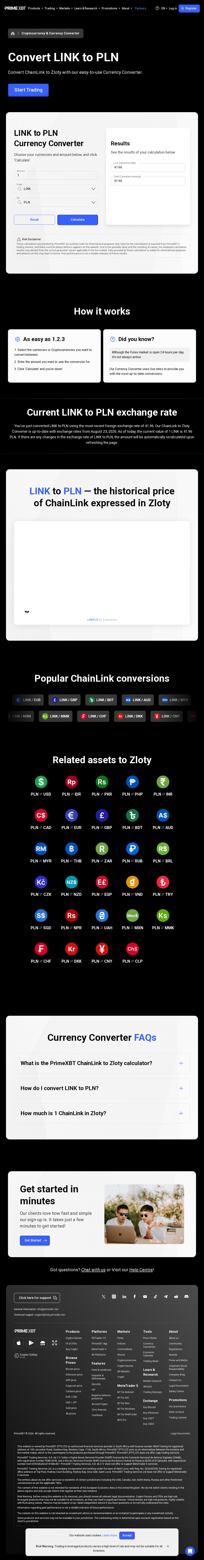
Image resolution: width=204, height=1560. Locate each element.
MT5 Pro (121, 1420)
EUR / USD (71, 1397)
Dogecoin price (74, 1385)
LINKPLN (92, 619)
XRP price (71, 1380)
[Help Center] (157, 8)
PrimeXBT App (99, 1343)
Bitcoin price (72, 1369)
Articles (147, 1386)
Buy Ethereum (151, 1412)
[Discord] (186, 1296)
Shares (121, 1354)
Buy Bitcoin (149, 1407)
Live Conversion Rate (125, 163)
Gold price (71, 1408)
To (18, 198)
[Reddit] (176, 1296)
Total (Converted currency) (127, 176)
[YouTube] (145, 1296)
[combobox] (57, 189)
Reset (34, 220)
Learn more (109, 1535)
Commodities (124, 1349)
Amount (21, 171)
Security (96, 1384)
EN (163, 8)
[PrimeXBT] (15, 8)
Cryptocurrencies (126, 1360)
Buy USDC (148, 1424)
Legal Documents (178, 1385)
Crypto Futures (74, 1338)
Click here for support (35, 1298)
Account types (100, 1404)
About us (174, 1338)
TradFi (120, 1377)
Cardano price (73, 1391)
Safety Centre (176, 1391)
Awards (173, 1354)
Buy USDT (148, 1418)
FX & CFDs (71, 1343)
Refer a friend (176, 1412)
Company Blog (177, 1374)
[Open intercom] (190, 1551)
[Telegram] (165, 1296)
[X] (103, 1296)
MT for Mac (123, 1403)
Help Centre (141, 1269)
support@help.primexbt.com (50, 1314)
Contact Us (175, 1380)
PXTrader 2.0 (99, 1338)
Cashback (97, 1415)
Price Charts (150, 1338)
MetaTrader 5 (99, 1349)
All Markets (123, 1371)
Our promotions (177, 1406)
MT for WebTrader (127, 1414)
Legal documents (180, 1433)
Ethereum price (74, 1374)
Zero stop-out (99, 1409)
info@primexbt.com (48, 1309)
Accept (127, 1535)
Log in (173, 8)
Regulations (175, 1349)
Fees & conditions (101, 1370)
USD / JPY (71, 1402)
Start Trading (28, 90)
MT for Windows (126, 1408)
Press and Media (178, 1360)
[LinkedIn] (124, 1296)
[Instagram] (114, 1296)
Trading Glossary (152, 1392)
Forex (120, 1338)
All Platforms (99, 1354)
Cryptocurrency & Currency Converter (50, 33)
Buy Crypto (71, 1349)
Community (175, 1343)
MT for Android (125, 1392)
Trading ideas (150, 1361)
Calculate (77, 220)
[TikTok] (155, 1296)
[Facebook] (134, 1296)
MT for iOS (123, 1397)
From (19, 184)
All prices (71, 1413)
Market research (152, 1381)
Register (191, 8)
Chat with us (93, 1269)
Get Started (33, 1240)
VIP (93, 1389)
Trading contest (177, 1417)
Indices (121, 1343)
